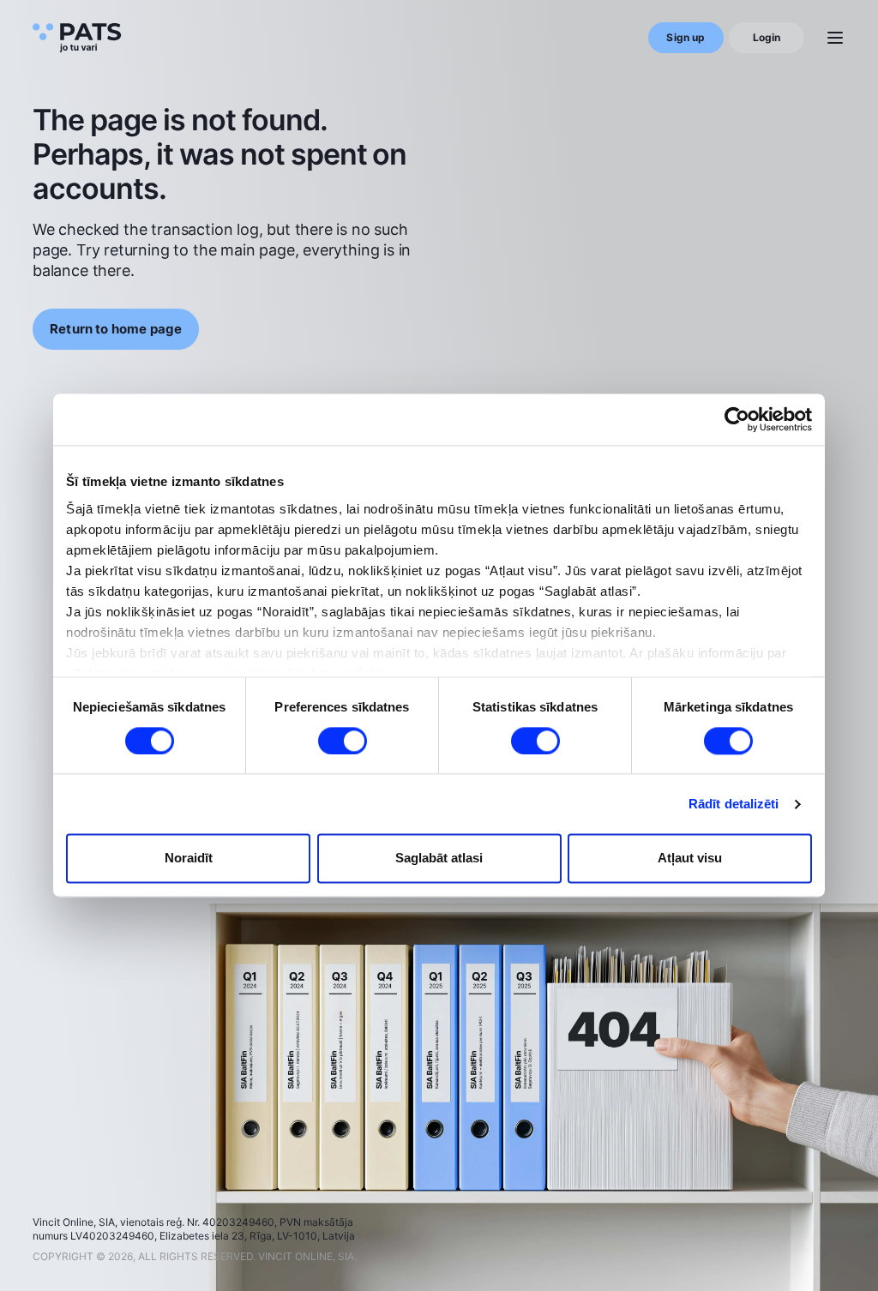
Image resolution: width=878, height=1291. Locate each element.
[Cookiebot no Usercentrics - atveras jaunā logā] (737, 419)
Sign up (685, 37)
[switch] (342, 740)
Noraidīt (189, 858)
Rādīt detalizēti (734, 803)
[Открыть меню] (835, 37)
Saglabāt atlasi (439, 858)
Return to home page (116, 329)
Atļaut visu (690, 858)
